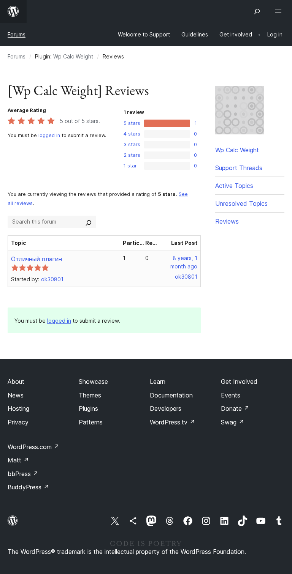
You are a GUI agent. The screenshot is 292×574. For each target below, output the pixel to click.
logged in (49, 135)
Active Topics (234, 185)
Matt (18, 460)
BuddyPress (28, 487)
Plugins (88, 408)
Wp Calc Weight (73, 56)
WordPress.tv (172, 422)
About (16, 381)
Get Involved (239, 381)
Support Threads (238, 168)
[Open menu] (280, 11)
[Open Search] (257, 11)
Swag (232, 422)
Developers (165, 408)
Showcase (93, 381)
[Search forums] (88, 222)
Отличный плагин (36, 259)
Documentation (171, 395)
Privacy (18, 422)
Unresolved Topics (241, 203)
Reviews (227, 221)
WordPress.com (33, 447)
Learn (157, 381)
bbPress (23, 474)
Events (230, 395)
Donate (235, 408)
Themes (90, 395)
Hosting (18, 408)
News (16, 395)
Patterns (91, 422)
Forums (16, 34)
